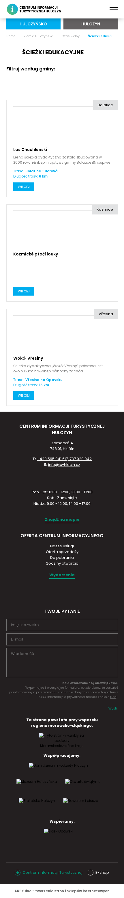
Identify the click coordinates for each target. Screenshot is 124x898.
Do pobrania (62, 557)
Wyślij (113, 708)
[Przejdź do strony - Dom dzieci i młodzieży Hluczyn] (58, 771)
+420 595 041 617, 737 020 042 (64, 459)
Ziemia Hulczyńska (38, 36)
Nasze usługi (62, 546)
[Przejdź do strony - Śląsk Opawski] (58, 837)
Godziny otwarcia (62, 563)
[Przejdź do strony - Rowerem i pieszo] (80, 806)
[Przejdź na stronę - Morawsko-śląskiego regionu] (62, 745)
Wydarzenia (62, 575)
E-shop (102, 872)
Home (10, 36)
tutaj (113, 697)
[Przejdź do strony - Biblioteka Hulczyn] (37, 806)
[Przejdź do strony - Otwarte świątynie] (82, 787)
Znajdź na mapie (62, 519)
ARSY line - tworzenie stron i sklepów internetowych (62, 890)
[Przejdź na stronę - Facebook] (67, 592)
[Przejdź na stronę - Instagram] (56, 592)
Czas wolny (71, 36)
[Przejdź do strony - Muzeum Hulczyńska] (36, 787)
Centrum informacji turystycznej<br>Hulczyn (34, 9)
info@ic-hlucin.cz (64, 464)
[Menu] (114, 9)
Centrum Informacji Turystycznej (52, 872)
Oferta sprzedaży (62, 552)
